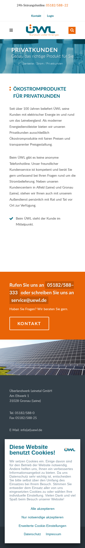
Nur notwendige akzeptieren (42, 517)
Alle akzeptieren (43, 509)
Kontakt (36, 16)
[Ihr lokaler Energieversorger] (42, 30)
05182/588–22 (57, 5)
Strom (40, 63)
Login (50, 16)
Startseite (28, 63)
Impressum (53, 534)
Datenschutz (32, 534)
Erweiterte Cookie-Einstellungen (42, 526)
